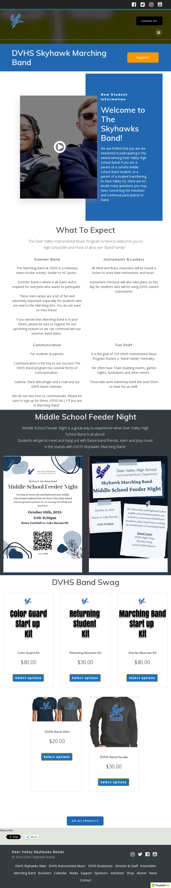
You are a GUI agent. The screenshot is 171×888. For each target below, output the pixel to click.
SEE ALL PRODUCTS (85, 820)
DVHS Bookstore (100, 866)
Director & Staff (126, 866)
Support (86, 873)
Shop (130, 873)
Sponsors (101, 873)
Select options (28, 678)
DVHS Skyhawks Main (30, 866)
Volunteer (117, 873)
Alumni (142, 873)
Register (143, 57)
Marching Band (25, 873)
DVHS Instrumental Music (67, 866)
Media (73, 873)
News (153, 873)
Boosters (44, 873)
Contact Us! (149, 20)
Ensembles (148, 866)
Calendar (60, 873)
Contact (85, 880)
